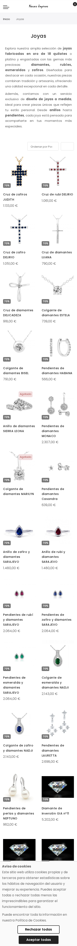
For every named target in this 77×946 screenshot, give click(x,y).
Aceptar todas (38, 939)
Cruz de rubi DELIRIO (57, 194)
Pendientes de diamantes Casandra (53, 494)
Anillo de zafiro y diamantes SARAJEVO (16, 557)
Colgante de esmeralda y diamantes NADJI (55, 683)
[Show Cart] (72, 6)
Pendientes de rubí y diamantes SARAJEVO (18, 620)
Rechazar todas (38, 929)
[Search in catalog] (66, 6)
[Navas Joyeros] (38, 6)
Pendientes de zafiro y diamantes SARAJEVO (57, 620)
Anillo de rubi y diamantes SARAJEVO (53, 557)
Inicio (6, 19)
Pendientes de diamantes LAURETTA (53, 750)
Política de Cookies (30, 920)
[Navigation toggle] (6, 7)
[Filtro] (6, 145)
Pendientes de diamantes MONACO (53, 431)
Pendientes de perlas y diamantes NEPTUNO (18, 813)
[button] (6, 161)
